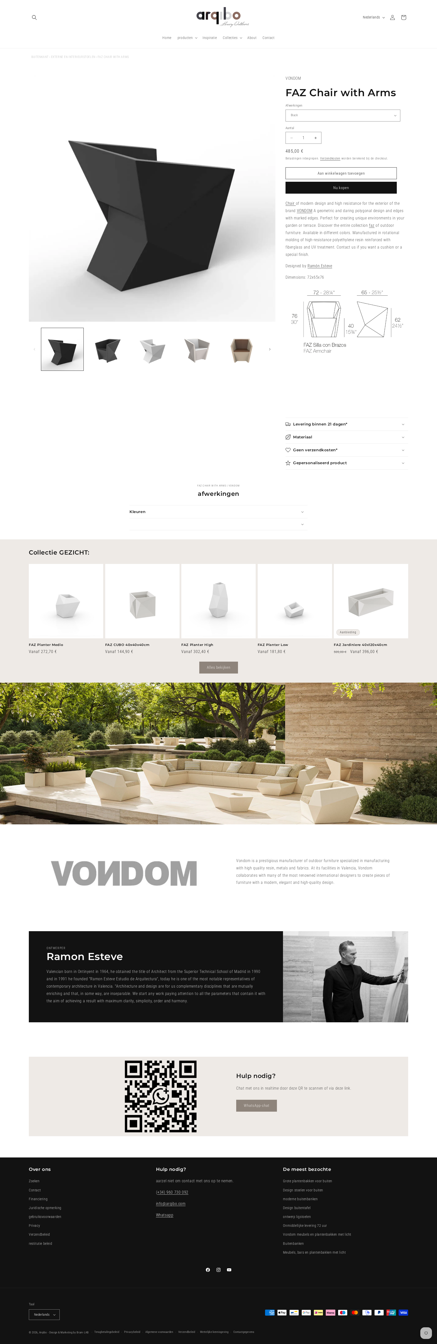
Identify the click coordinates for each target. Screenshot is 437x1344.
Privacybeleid (132, 1332)
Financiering (38, 1199)
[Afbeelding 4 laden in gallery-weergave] (197, 349)
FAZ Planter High (197, 645)
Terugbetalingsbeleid (106, 1332)
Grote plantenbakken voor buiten (307, 1181)
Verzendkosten (330, 158)
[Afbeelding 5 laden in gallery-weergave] (242, 349)
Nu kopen (341, 188)
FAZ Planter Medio (46, 645)
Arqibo (43, 1332)
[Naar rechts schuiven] (269, 349)
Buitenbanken (293, 1243)
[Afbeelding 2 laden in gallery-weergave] (107, 349)
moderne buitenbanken (300, 1199)
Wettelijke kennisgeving (214, 1332)
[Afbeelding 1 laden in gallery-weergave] (62, 349)
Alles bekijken (218, 667)
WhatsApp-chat (256, 1105)
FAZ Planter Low (273, 645)
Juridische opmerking (45, 1208)
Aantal (290, 128)
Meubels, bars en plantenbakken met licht (314, 1252)
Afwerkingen (294, 105)
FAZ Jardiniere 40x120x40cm (360, 645)
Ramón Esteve (320, 265)
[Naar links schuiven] (34, 349)
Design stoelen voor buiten (303, 1190)
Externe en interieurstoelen (73, 57)
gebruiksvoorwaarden (45, 1217)
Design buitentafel (297, 1208)
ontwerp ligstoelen (297, 1217)
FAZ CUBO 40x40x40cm (127, 645)
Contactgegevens (243, 1332)
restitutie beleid (40, 1243)
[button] (34, 17)
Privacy (34, 1226)
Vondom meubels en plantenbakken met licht (317, 1234)
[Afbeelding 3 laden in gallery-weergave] (152, 349)
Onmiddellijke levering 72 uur (305, 1226)
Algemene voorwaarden (159, 1332)
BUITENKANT (40, 57)
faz (372, 225)
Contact (35, 1190)
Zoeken (34, 1181)
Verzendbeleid (39, 1234)
